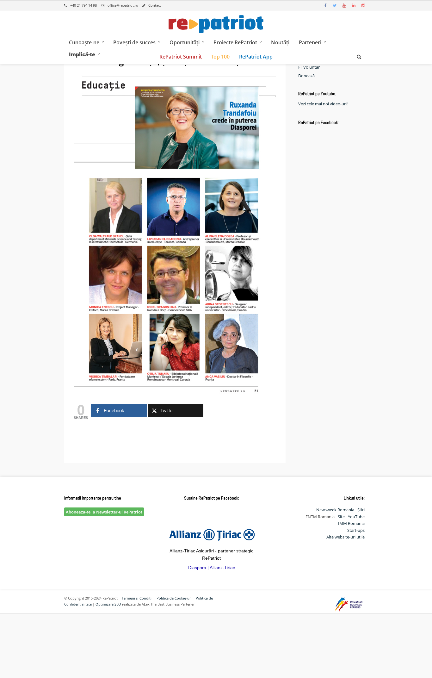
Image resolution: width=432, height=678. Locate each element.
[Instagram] (363, 5)
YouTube (356, 516)
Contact (154, 5)
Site (341, 516)
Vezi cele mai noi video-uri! (323, 104)
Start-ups (356, 530)
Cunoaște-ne (84, 42)
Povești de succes (134, 42)
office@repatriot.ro (123, 5)
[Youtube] (344, 5)
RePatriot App (256, 56)
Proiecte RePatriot (235, 42)
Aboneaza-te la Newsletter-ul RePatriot (104, 512)
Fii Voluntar (309, 67)
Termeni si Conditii (137, 598)
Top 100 (220, 56)
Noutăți (280, 42)
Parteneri (310, 42)
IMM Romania (351, 523)
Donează (306, 75)
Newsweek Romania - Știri (340, 510)
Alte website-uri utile (345, 537)
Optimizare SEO (108, 604)
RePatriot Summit (180, 56)
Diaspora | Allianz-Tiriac (211, 567)
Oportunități (185, 42)
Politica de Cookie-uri (174, 598)
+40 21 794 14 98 (83, 5)
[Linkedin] (353, 5)
